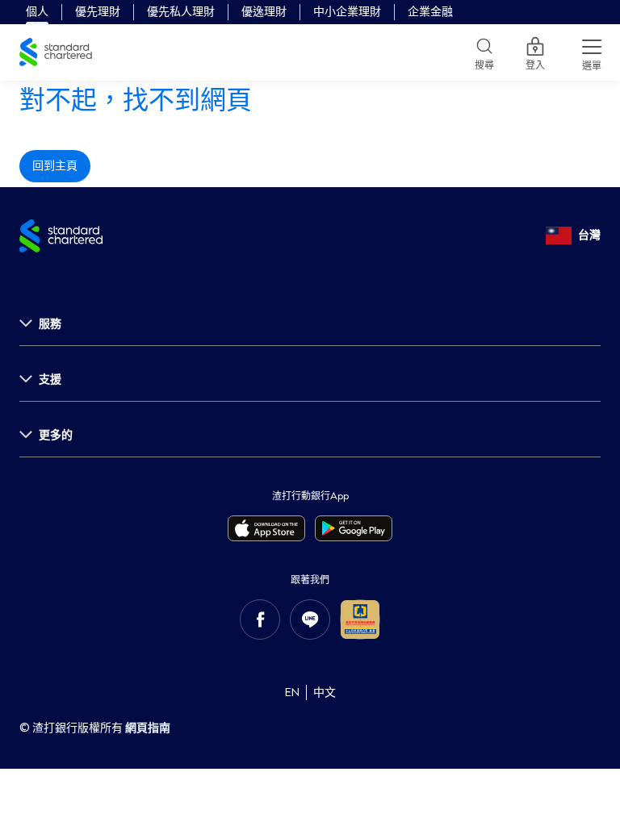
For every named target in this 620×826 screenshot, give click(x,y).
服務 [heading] (50, 324)
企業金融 (430, 11)
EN (292, 692)
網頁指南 (147, 728)
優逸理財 (264, 11)
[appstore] (266, 528)
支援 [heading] (50, 379)
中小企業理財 (347, 11)
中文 (324, 692)
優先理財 (97, 11)
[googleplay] (353, 528)
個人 (37, 11)
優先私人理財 (181, 11)
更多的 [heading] (56, 435)
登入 (535, 62)
